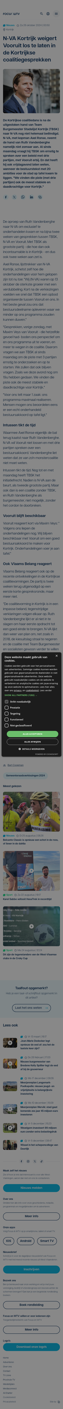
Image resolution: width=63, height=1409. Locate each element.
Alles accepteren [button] (32, 733)
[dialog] (31, 704)
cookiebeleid (32, 690)
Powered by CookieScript (46, 754)
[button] (31, 695)
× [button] (56, 656)
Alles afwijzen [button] (32, 741)
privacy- (18, 690)
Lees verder (46, 690)
